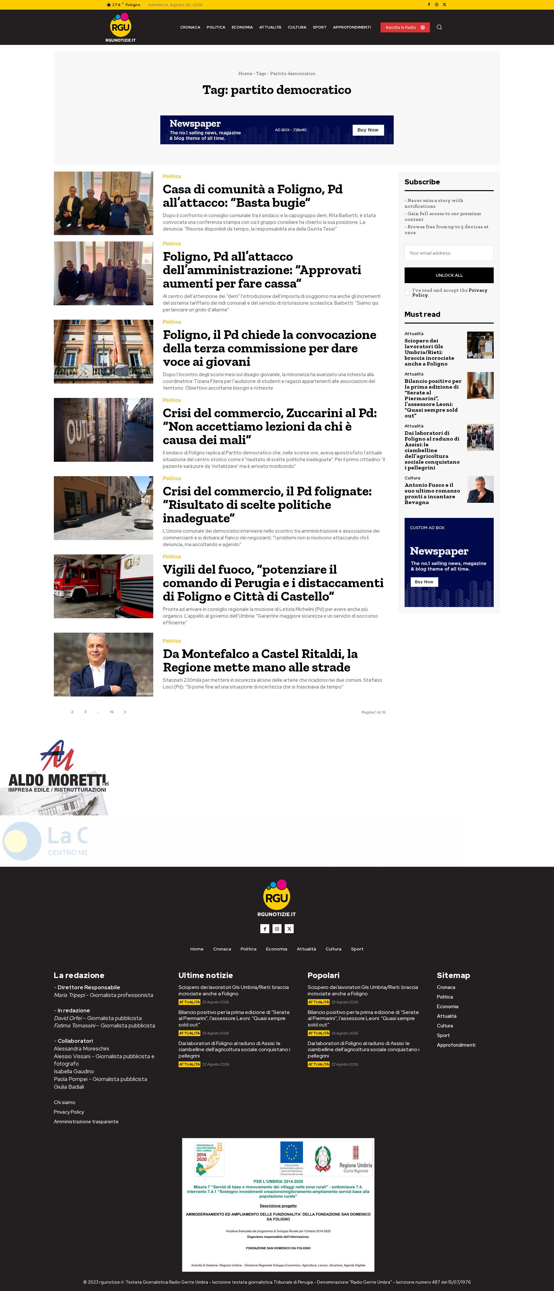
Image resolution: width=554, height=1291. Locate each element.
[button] (439, 27)
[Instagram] (437, 5)
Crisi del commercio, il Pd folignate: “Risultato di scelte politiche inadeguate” (267, 504)
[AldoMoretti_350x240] (56, 814)
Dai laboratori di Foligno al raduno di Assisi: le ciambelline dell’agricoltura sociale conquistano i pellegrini (432, 450)
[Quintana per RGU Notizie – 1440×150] (231, 863)
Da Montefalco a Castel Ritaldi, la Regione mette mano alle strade (260, 660)
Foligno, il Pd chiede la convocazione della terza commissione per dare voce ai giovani (269, 347)
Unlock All (449, 275)
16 (111, 711)
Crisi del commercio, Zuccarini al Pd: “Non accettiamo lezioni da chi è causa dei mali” (270, 426)
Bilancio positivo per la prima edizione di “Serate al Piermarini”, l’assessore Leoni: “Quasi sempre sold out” (433, 398)
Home (245, 73)
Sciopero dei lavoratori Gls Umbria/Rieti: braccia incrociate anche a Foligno (429, 352)
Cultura (412, 478)
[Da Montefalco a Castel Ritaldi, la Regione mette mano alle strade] (103, 664)
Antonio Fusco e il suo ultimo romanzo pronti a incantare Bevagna (432, 493)
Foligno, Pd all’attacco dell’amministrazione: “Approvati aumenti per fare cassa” (262, 269)
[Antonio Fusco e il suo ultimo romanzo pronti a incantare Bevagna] (480, 489)
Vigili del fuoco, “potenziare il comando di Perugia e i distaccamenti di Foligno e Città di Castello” (273, 582)
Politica (172, 176)
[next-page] (125, 712)
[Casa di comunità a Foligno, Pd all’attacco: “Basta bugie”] (103, 203)
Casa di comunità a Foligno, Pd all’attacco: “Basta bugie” (253, 195)
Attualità (414, 334)
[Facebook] (429, 5)
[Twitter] (444, 5)
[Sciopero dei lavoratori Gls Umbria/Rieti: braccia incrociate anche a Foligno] (480, 345)
